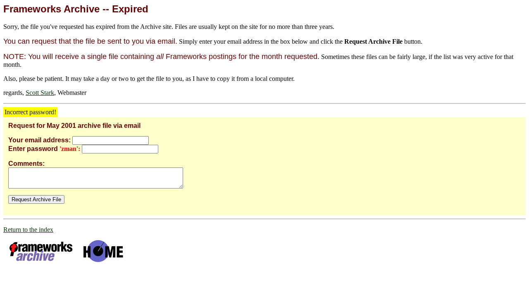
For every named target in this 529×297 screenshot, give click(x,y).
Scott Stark (40, 92)
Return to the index (28, 229)
